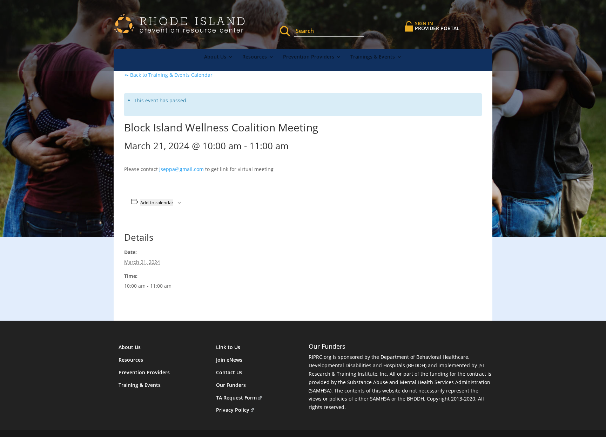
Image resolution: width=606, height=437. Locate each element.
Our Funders (231, 385)
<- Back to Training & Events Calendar (168, 74)
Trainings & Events (372, 57)
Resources (254, 57)
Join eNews (229, 359)
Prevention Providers (308, 57)
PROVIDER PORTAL (437, 26)
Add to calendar (156, 202)
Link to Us (228, 347)
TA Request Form (236, 397)
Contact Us (229, 372)
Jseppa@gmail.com (181, 169)
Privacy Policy (232, 410)
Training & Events (140, 385)
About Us (215, 57)
